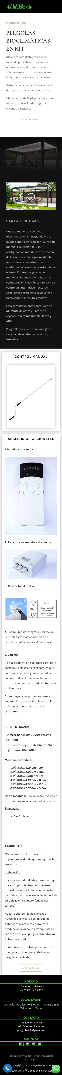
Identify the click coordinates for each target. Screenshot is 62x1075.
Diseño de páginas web (40, 1070)
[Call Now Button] (7, 1068)
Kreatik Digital (16, 1070)
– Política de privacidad (19, 1055)
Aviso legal (30, 1059)
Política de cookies (43, 1055)
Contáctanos (31, 119)
